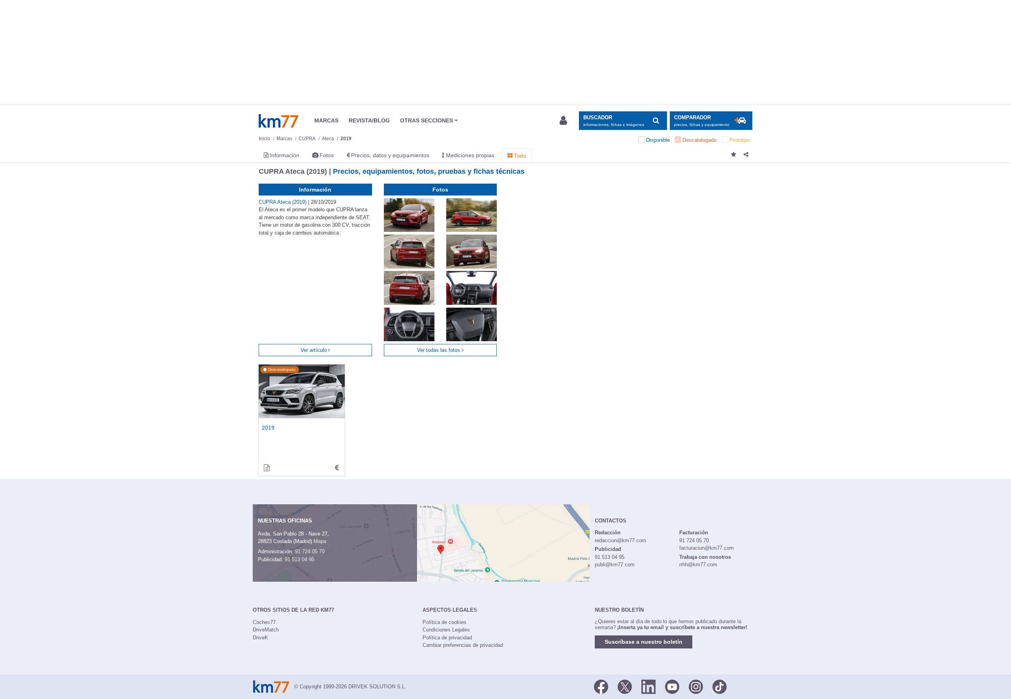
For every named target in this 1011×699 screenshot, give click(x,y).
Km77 (278, 121)
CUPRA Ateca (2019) (283, 202)
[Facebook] (601, 686)
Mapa (320, 541)
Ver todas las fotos (439, 350)
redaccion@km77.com (620, 540)
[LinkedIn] (648, 686)
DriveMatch (266, 630)
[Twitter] (625, 686)
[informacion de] (266, 468)
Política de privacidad (447, 638)
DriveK (260, 638)
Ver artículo (314, 350)
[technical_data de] (337, 468)
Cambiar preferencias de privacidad (463, 645)
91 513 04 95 (299, 559)
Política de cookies (444, 622)
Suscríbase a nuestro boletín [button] (643, 642)
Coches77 (264, 622)
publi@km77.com (615, 564)
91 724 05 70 (310, 551)
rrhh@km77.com (698, 564)
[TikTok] (719, 686)
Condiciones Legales (446, 630)
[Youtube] (672, 686)
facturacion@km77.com (706, 548)
